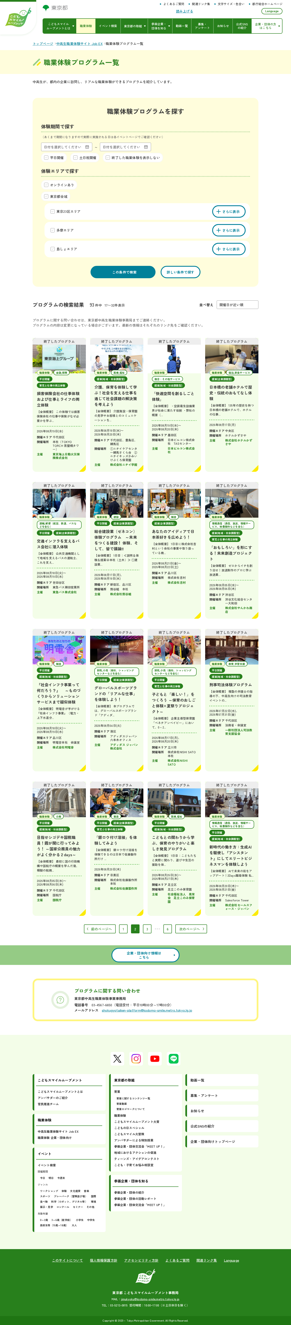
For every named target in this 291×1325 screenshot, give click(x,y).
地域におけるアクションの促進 (135, 1152)
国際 (93, 1196)
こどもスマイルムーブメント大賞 (136, 1121)
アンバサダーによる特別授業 (133, 1140)
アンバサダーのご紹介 (53, 1098)
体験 (64, 1191)
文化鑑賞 (75, 1191)
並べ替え (206, 304)
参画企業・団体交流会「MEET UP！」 (140, 1146)
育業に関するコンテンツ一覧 (133, 1098)
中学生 (91, 1220)
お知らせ (197, 1110)
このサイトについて (67, 1260)
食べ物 (44, 1201)
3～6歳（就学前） (62, 1220)
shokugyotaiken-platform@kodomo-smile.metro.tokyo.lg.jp (147, 1010)
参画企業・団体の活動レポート (135, 1198)
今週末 (61, 1178)
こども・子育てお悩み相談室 (133, 1165)
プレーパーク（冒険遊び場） (71, 1196)
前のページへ (101, 928)
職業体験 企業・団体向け (55, 1137)
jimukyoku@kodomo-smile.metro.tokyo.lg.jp (150, 1299)
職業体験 (120, 1115)
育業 (117, 1091)
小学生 (80, 1220)
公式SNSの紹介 (202, 1126)
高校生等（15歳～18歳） (54, 1225)
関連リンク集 (201, 4)
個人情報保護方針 (103, 1260)
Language (272, 11)
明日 (51, 1178)
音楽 (86, 1191)
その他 (90, 1207)
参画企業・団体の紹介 (129, 1192)
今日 (42, 1178)
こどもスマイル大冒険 (129, 1134)
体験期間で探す (57, 126)
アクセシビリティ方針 (141, 1260)
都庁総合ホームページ (267, 4)
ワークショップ (49, 1191)
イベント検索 (47, 1165)
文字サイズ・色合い (231, 4)
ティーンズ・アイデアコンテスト (136, 1159)
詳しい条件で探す (180, 272)
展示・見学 (46, 1207)
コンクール (62, 1207)
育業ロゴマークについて (131, 1109)
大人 (74, 1225)
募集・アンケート (204, 1095)
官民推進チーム (48, 1104)
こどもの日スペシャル (129, 1128)
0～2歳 (44, 1220)
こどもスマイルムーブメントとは (60, 1091)
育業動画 (122, 1103)
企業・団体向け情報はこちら (144, 955)
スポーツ (45, 1196)
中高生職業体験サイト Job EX (58, 1131)
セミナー (78, 1207)
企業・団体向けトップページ (212, 1141)
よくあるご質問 (173, 4)
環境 (93, 1201)
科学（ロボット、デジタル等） (69, 1201)
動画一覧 (197, 1080)
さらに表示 (231, 211)
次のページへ (189, 928)
